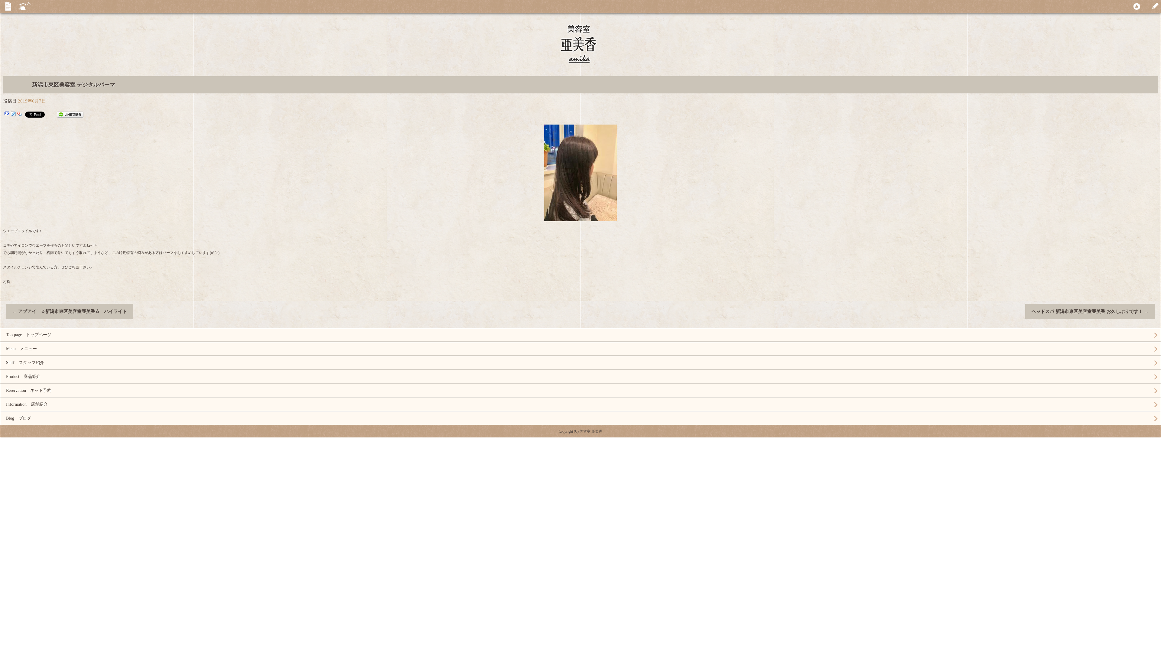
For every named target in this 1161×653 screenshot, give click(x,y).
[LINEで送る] (70, 114)
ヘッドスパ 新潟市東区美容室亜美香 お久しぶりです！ (1090, 311)
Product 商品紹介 (23, 376)
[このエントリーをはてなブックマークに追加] (7, 114)
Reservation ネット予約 (28, 390)
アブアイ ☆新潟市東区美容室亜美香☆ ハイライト (69, 311)
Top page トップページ (28, 335)
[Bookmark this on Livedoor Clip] (13, 114)
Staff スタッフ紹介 (25, 362)
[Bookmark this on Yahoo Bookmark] (19, 114)
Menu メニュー (21, 348)
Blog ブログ (18, 418)
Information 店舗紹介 (27, 404)
